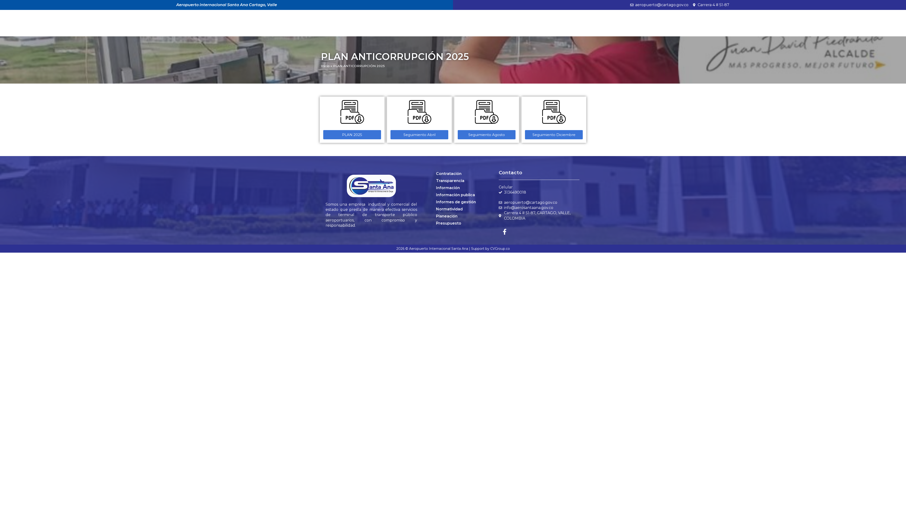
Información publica (455, 195)
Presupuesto (448, 223)
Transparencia (450, 180)
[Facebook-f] (505, 232)
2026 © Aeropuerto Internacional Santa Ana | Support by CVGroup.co (453, 248)
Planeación (446, 216)
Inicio (325, 66)
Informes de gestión (456, 202)
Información (448, 188)
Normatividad (449, 209)
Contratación (448, 173)
